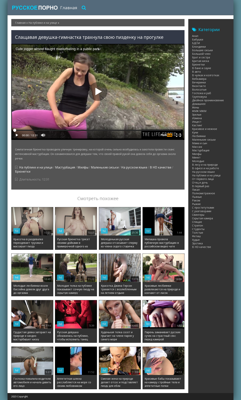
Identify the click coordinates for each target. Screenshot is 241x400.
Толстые (197, 232)
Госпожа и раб (201, 93)
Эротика (197, 243)
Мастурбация (65, 167)
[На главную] (34, 7)
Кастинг (197, 125)
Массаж (197, 147)
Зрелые (196, 114)
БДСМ (196, 43)
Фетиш (196, 236)
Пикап (196, 189)
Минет (196, 157)
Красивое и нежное (204, 129)
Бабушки (197, 39)
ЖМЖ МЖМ (199, 111)
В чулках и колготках (205, 75)
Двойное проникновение (208, 100)
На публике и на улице (36, 167)
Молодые (198, 161)
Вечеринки (199, 82)
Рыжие (196, 204)
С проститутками (203, 207)
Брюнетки (22, 171)
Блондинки (199, 46)
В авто (196, 71)
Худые (196, 240)
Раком (196, 200)
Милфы (83, 167)
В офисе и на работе (205, 168)
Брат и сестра (201, 57)
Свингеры (198, 214)
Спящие (197, 222)
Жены (195, 107)
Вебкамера (199, 79)
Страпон (197, 225)
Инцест (196, 121)
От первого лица (203, 179)
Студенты (198, 229)
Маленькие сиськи (105, 167)
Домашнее (199, 104)
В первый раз (200, 186)
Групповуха (199, 96)
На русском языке (134, 167)
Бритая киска (200, 61)
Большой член (201, 54)
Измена (197, 118)
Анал (195, 36)
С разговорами (201, 211)
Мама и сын (199, 143)
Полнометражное (203, 193)
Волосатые (199, 89)
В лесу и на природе (205, 164)
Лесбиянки (199, 136)
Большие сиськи (202, 50)
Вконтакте (199, 86)
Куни (195, 132)
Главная (68, 7)
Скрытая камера (202, 218)
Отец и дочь (200, 182)
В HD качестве (160, 167)
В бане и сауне (201, 68)
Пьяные (197, 197)
